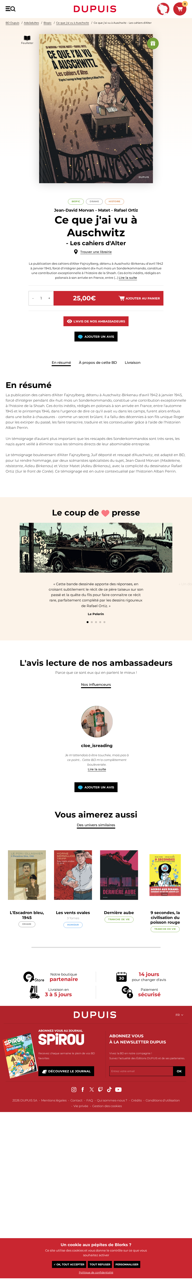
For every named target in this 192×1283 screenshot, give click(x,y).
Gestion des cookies (107, 1106)
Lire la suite (128, 277)
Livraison (132, 362)
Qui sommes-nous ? (112, 1100)
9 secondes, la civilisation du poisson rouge (165, 917)
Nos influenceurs (96, 684)
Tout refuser (100, 1264)
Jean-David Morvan (74, 210)
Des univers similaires (96, 825)
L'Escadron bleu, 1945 (27, 915)
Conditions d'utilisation (163, 1100)
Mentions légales (53, 1100)
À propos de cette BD (98, 362)
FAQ (89, 1100)
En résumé (61, 362)
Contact (76, 1100)
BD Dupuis (12, 22)
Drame (94, 201)
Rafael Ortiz (126, 210)
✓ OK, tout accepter (69, 1264)
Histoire (114, 201)
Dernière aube (119, 912)
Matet (104, 210)
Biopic (48, 22)
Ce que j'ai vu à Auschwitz (72, 22)
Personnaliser (126, 1264)
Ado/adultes (31, 22)
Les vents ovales (73, 912)
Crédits (136, 1100)
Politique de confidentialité (96, 1272)
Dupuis (96, 8)
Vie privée (81, 1106)
